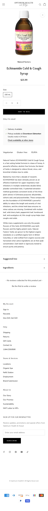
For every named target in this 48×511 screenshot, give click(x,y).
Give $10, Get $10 (10, 318)
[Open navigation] (3, 4)
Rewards (6, 314)
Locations (7, 364)
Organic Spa (8, 368)
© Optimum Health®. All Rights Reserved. (24, 481)
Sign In (6, 309)
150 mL (7, 94)
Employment (8, 376)
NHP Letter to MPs (10, 408)
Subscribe (12, 441)
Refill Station (8, 372)
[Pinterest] (16, 451)
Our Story (7, 395)
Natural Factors (24, 62)
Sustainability (8, 404)
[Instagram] (10, 451)
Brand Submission (10, 381)
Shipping (6, 332)
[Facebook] (4, 451)
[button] (24, 286)
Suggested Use (10, 259)
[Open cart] (45, 4)
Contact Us (7, 345)
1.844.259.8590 (9, 349)
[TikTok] (27, 451)
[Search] (40, 4)
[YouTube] (22, 451)
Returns (6, 336)
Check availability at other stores (20, 140)
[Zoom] (42, 15)
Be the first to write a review (24, 286)
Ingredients (8, 268)
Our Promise (8, 400)
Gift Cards (7, 341)
